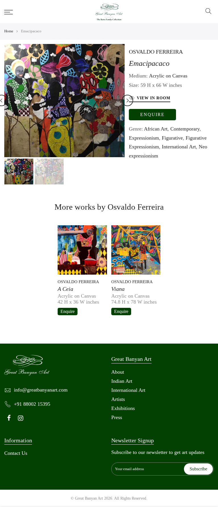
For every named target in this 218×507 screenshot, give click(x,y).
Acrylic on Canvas (168, 76)
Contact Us (15, 453)
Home (8, 31)
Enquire (152, 114)
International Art (179, 147)
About (117, 372)
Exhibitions (123, 408)
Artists (118, 399)
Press (116, 417)
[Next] (127, 100)
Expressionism (144, 138)
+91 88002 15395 (32, 404)
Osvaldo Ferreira (156, 52)
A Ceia (65, 289)
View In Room (153, 98)
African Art (155, 129)
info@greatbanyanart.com (41, 390)
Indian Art (121, 381)
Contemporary (185, 129)
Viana (118, 289)
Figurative (172, 138)
